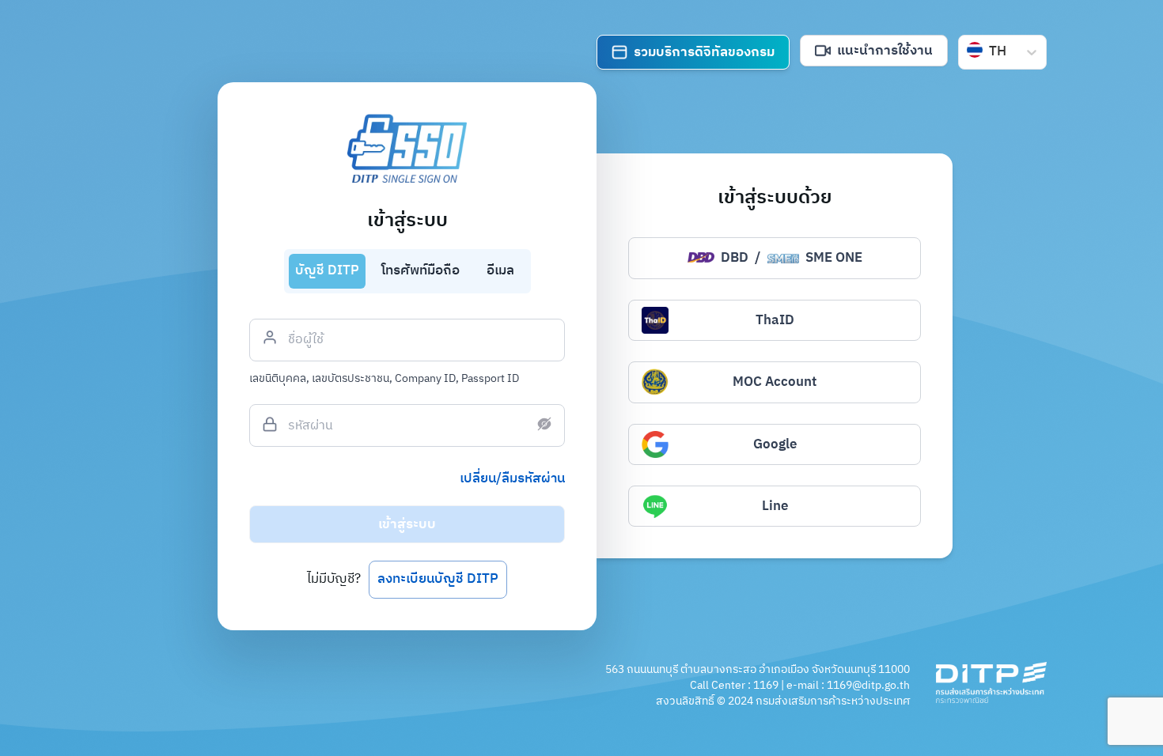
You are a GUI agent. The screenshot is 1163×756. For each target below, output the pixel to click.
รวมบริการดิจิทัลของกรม (704, 52)
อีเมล (500, 270)
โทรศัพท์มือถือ (420, 270)
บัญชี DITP (327, 270)
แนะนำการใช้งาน (885, 51)
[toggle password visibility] (544, 424)
